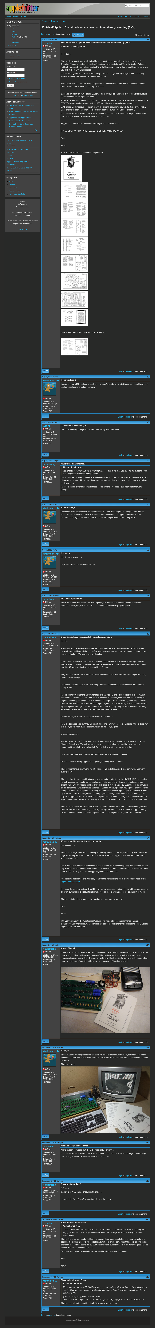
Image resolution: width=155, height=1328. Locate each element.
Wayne (9, 171)
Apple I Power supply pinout (20, 117)
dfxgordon (11, 146)
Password (11, 72)
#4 (148, 461)
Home (8, 16)
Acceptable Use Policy (17, 194)
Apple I (65, 21)
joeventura (11, 164)
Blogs (11, 181)
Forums (16, 16)
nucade (10, 158)
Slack (14, 40)
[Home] (22, 12)
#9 (148, 838)
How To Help (123, 16)
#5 (148, 504)
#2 (148, 377)
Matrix (14, 31)
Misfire (14, 37)
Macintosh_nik (51, 380)
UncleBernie (49, 637)
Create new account (17, 79)
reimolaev (11, 152)
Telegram (15, 43)
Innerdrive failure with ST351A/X (19, 168)
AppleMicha (49, 949)
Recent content (14, 56)
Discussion (55, 21)
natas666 (48, 1146)
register (52, 34)
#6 (148, 550)
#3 (148, 422)
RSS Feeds (13, 188)
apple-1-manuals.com (70, 882)
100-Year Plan (135, 16)
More (37, 130)
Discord (14, 34)
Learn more (11, 45)
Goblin (9, 155)
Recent (23, 16)
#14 (147, 1219)
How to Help (22, 229)
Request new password (18, 82)
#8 (148, 634)
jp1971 (46, 426)
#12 (147, 1143)
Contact (146, 16)
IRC (13, 29)
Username (11, 66)
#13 (147, 1181)
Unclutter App (27, 95)
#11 (147, 1047)
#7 (148, 595)
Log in (44, 34)
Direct (15, 95)
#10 (147, 945)
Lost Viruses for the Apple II (19, 121)
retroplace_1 (50, 43)
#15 (147, 1277)
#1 (148, 39)
